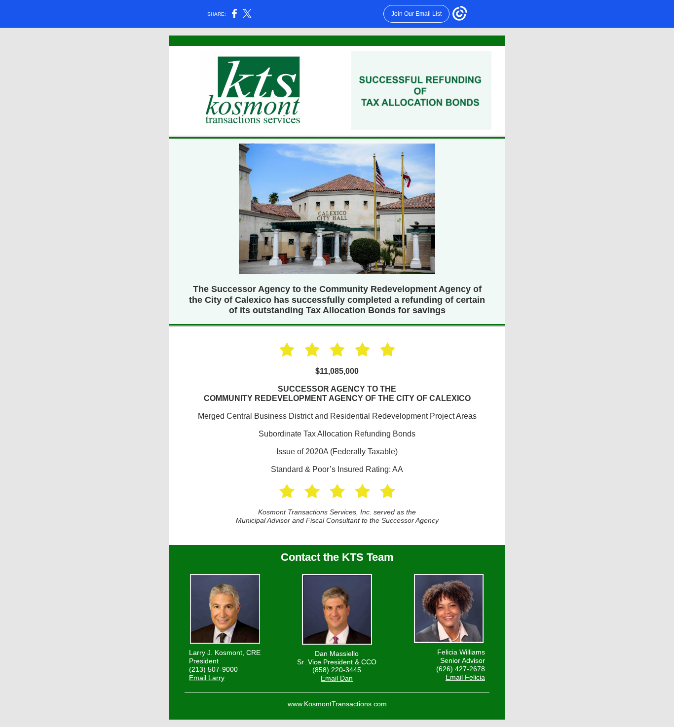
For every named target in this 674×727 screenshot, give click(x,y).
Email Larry (207, 678)
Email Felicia (465, 677)
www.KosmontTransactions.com (337, 704)
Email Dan (337, 678)
